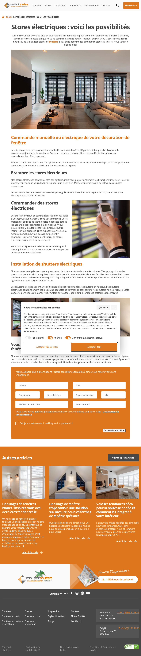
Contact (106, 5)
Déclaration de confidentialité (32, 649)
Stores (48, 5)
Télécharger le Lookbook (120, 579)
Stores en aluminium (30, 622)
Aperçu (104, 307)
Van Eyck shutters (6, 649)
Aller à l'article (30, 552)
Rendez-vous (131, 5)
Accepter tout (94, 346)
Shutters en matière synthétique (12, 622)
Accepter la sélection (47, 346)
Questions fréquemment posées (102, 649)
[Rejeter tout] (114, 307)
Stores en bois (32, 616)
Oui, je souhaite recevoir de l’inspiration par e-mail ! (46, 423)
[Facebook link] (71, 593)
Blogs (9, 17)
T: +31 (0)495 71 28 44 (128, 612)
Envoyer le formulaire (114, 430)
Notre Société (91, 5)
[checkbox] (34, 337)
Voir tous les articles (123, 457)
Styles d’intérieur (56, 616)
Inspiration (60, 5)
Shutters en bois (10, 616)
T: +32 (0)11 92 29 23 (129, 628)
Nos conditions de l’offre (69, 649)
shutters (53, 41)
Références (75, 5)
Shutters (36, 5)
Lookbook (76, 621)
